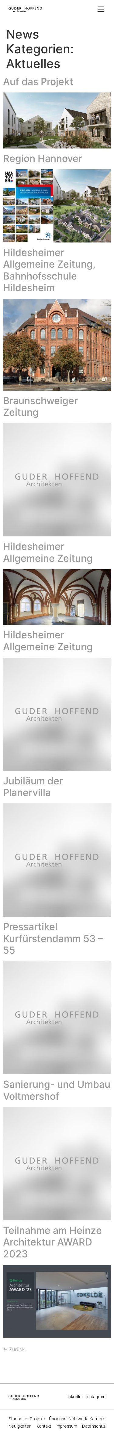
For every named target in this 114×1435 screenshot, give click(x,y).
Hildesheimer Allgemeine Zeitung (48, 552)
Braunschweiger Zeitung (40, 406)
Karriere (97, 1419)
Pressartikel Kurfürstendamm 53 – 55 (53, 938)
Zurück (14, 1349)
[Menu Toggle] (100, 9)
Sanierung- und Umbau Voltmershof (56, 1090)
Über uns (57, 1419)
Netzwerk (78, 1419)
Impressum (66, 1426)
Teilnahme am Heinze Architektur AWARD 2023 (52, 1242)
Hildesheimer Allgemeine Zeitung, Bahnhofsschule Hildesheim (49, 270)
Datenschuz (93, 1426)
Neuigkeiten (20, 1426)
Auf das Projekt (38, 82)
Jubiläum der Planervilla (33, 786)
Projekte (38, 1419)
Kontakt (43, 1426)
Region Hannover (42, 158)
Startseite (18, 1419)
